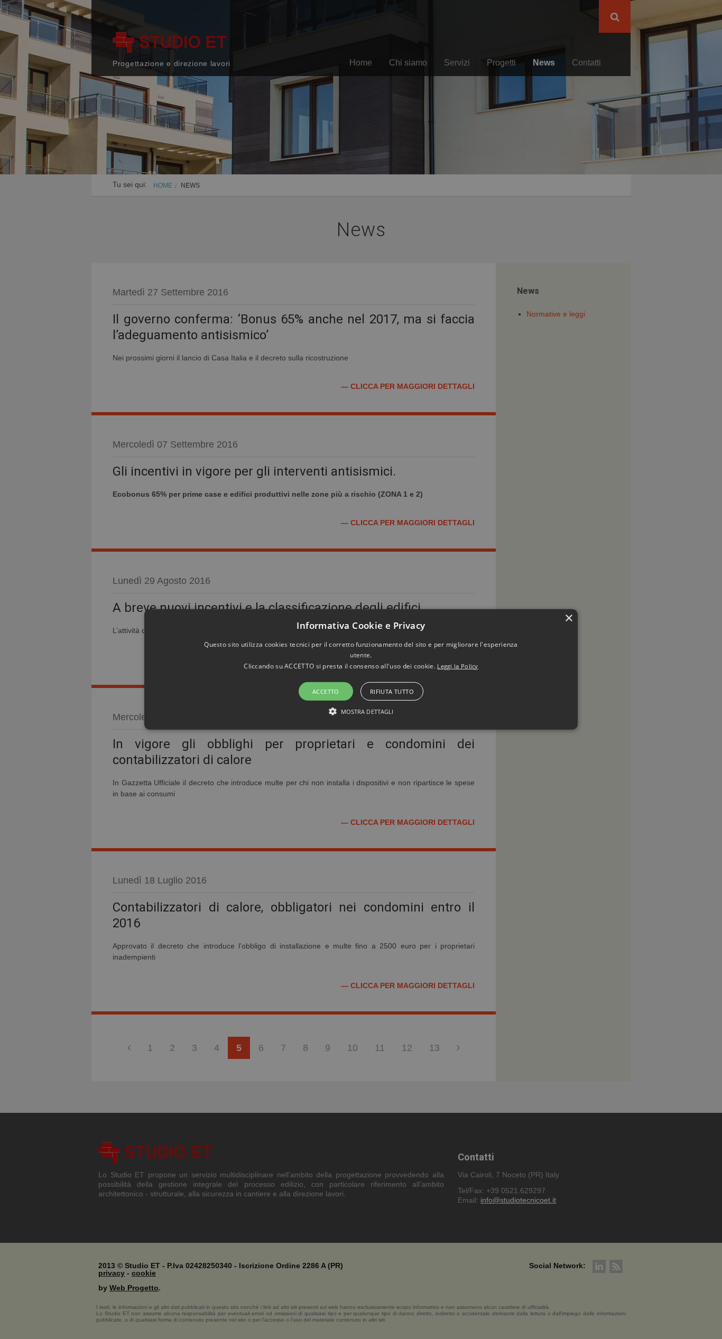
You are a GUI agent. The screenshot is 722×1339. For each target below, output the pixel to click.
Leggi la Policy (457, 666)
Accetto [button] (325, 691)
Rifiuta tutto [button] (392, 691)
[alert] (361, 669)
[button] (361, 669)
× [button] (568, 618)
